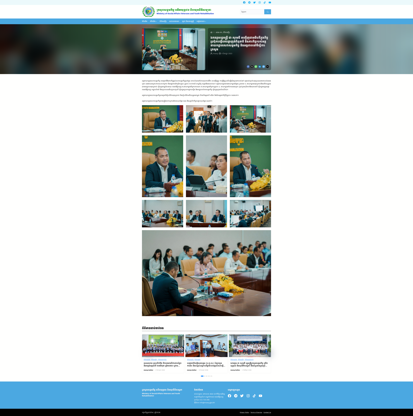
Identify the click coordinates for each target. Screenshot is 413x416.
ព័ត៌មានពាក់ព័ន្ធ (162, 360)
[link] (163, 353)
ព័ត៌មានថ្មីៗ (154, 360)
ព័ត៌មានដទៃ (147, 360)
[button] (146, 351)
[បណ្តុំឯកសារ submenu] (205, 21)
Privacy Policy (244, 412)
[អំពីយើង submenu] (156, 21)
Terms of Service (256, 412)
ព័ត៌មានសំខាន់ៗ (249, 360)
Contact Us (267, 412)
